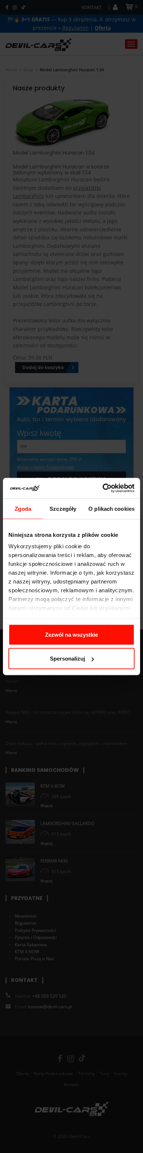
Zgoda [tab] (23, 508)
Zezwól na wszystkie (71, 634)
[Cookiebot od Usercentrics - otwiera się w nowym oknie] (103, 488)
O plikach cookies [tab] (111, 508)
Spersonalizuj (67, 658)
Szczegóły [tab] (63, 508)
